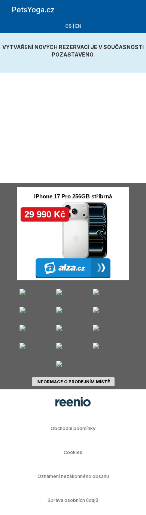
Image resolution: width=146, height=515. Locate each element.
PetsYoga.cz (33, 9)
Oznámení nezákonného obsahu (73, 476)
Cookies (73, 452)
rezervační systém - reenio (73, 402)
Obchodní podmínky (73, 428)
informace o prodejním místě (73, 381)
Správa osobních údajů (73, 500)
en (78, 26)
